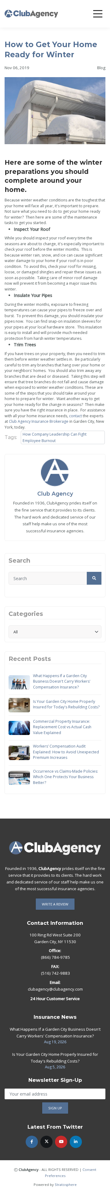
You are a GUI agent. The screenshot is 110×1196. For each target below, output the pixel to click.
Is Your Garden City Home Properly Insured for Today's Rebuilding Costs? (66, 704)
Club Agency (55, 493)
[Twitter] (46, 1142)
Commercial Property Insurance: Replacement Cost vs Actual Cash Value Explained (62, 727)
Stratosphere (66, 1184)
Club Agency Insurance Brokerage (38, 421)
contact (75, 415)
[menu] (97, 13)
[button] (94, 578)
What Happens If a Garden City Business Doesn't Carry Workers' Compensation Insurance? (61, 681)
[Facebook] (32, 1142)
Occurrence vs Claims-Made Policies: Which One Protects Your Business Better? (65, 777)
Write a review (55, 904)
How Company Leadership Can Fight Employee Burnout (54, 437)
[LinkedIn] (76, 1142)
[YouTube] (61, 1142)
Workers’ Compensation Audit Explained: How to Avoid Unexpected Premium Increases (66, 752)
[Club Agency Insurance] (31, 13)
